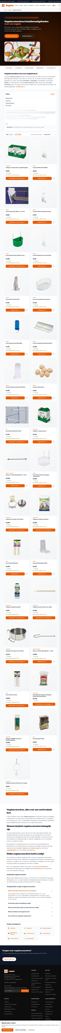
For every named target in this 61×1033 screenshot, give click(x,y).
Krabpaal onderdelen (50, 982)
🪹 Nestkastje (40, 67)
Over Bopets (48, 1004)
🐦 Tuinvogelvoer (51, 67)
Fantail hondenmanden (36, 978)
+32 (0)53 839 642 (8, 979)
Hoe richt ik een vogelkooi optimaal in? (19, 916)
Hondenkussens (35, 976)
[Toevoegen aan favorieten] (27, 141)
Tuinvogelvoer (8, 1011)
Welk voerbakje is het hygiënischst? (19, 911)
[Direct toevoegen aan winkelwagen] (53, 178)
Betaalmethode (49, 1006)
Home (5, 10)
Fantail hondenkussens (37, 1015)
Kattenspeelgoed (49, 989)
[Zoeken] (59, 5)
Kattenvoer (48, 992)
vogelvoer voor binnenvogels (30, 848)
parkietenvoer (38, 868)
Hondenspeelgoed (36, 987)
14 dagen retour (49, 1011)
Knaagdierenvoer (35, 1004)
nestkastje (43, 866)
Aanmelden (25, 990)
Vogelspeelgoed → (27, 36)
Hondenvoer (34, 980)
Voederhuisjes (7, 1006)
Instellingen (31, 1029)
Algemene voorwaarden (48, 1019)
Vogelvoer (8, 100)
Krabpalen (47, 973)
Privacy (47, 1016)
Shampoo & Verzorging (37, 992)
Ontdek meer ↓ (20, 86)
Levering (47, 1009)
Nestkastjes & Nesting (9, 1009)
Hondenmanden (35, 973)
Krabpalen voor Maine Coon (50, 979)
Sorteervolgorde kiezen (36, 134)
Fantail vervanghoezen (37, 1018)
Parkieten (6, 1002)
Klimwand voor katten (50, 994)
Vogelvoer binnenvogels (10, 1004)
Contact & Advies (49, 1002)
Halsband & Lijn (35, 989)
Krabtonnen (48, 984)
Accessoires (34, 1006)
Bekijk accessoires (11, 36)
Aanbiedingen (48, 1014)
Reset (52, 94)
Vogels (9, 10)
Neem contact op (9, 959)
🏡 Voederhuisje (29, 67)
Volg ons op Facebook (10, 982)
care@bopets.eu (18, 979)
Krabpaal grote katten (50, 976)
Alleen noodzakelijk (20, 1029)
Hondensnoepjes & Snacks (36, 984)
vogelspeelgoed (11, 850)
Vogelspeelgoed (10, 103)
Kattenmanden (48, 987)
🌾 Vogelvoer (18, 67)
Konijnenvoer (34, 1002)
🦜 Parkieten (9, 67)
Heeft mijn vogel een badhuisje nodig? (19, 903)
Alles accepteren (7, 1029)
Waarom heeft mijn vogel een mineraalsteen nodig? (23, 907)
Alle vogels (8, 105)
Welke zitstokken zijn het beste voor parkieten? (22, 890)
